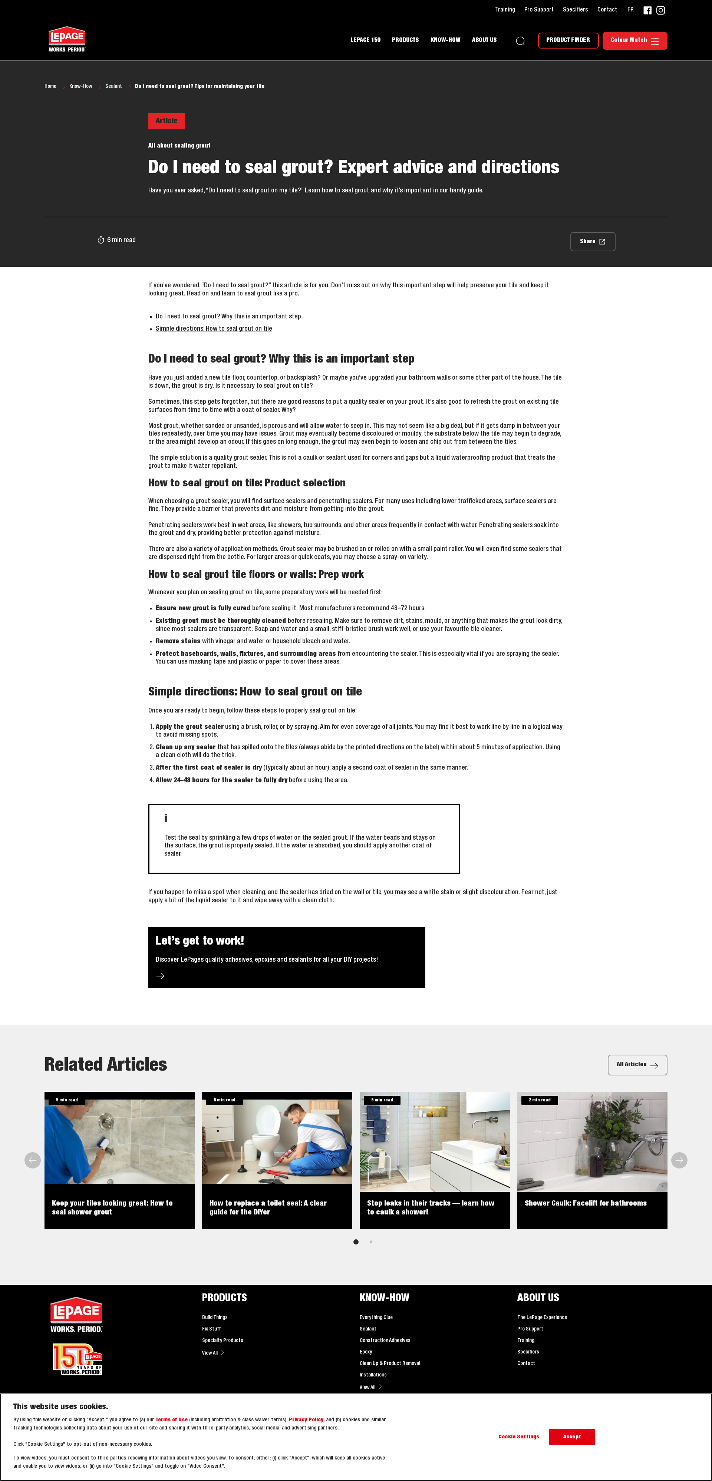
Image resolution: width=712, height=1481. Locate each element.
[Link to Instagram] (661, 10)
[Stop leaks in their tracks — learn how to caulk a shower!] (435, 1160)
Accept (572, 1437)
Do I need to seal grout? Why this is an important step (228, 317)
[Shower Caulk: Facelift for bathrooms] (592, 1160)
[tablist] (356, 1242)
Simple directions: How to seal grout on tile (214, 329)
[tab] (356, 1241)
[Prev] (33, 1160)
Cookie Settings (518, 1437)
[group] (356, 1173)
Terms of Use (172, 1420)
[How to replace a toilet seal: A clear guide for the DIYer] (277, 1160)
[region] (356, 1437)
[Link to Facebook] (647, 10)
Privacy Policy (306, 1420)
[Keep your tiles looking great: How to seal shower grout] (119, 1160)
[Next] (678, 1160)
